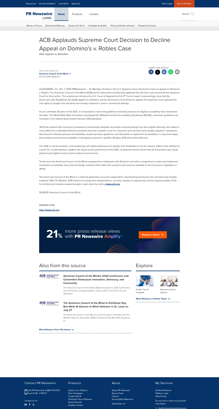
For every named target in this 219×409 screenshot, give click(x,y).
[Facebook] (29, 404)
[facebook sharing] (151, 72)
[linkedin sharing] (164, 72)
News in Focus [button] (34, 25)
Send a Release (184, 3)
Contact (93, 14)
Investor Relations (47, 3)
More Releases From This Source (55, 329)
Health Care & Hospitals (142, 291)
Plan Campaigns (75, 393)
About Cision (118, 393)
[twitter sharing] (157, 72)
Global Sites (117, 403)
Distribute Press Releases (80, 399)
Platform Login (161, 393)
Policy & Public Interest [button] (122, 25)
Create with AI (74, 396)
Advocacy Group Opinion (167, 291)
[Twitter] (33, 404)
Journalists (64, 3)
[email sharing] (177, 72)
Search (186, 14)
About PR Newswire (121, 390)
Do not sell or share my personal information (170, 402)
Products (77, 14)
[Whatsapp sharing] (170, 72)
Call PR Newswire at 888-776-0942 (44, 390)
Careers (115, 396)
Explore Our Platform (77, 390)
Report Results (75, 402)
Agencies (76, 3)
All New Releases (163, 390)
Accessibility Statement (122, 399)
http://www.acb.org (49, 210)
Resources (31, 3)
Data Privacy (161, 396)
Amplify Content (75, 405)
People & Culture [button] (147, 25)
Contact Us (30, 400)
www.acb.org (113, 184)
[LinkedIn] (26, 404)
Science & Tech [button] (76, 25)
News (61, 14)
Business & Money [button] (55, 25)
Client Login (167, 3)
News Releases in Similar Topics (151, 298)
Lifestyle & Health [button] (97, 25)
